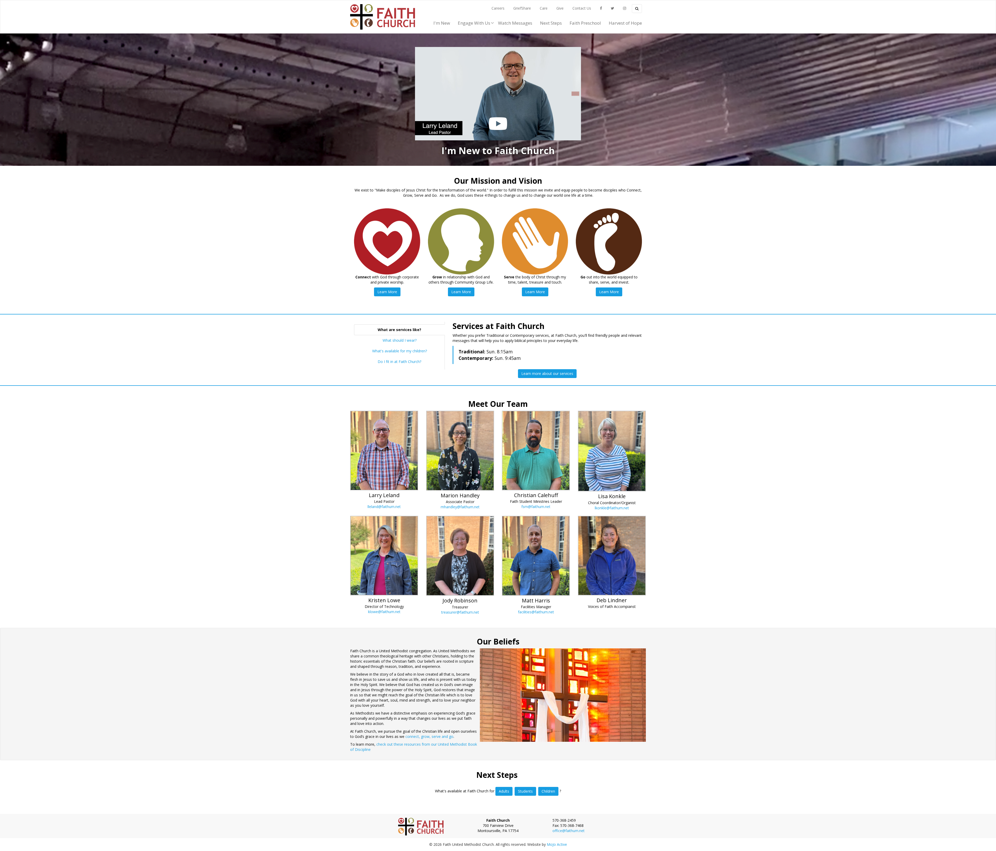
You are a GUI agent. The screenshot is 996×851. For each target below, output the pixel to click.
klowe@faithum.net (384, 611)
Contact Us (581, 8)
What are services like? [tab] (399, 329)
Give (560, 8)
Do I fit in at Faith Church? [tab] (399, 361)
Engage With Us (474, 23)
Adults (504, 791)
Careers (498, 8)
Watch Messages (515, 23)
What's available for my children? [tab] (399, 350)
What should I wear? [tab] (400, 340)
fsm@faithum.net (535, 506)
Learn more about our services (547, 373)
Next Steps (551, 23)
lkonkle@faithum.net (612, 507)
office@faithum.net (568, 830)
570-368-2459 (564, 820)
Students (525, 791)
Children (548, 791)
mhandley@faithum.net (460, 506)
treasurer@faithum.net (460, 612)
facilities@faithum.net (536, 611)
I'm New (441, 23)
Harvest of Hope (625, 23)
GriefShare (522, 8)
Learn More (387, 291)
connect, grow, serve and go (429, 736)
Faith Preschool (585, 23)
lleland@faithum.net (384, 506)
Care (544, 8)
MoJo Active (557, 844)
